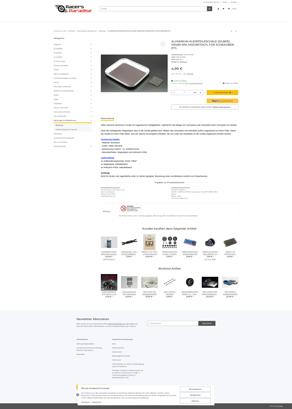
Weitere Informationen (222, 107)
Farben (56, 70)
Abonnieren (206, 323)
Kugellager (58, 103)
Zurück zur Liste (60, 31)
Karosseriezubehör (61, 65)
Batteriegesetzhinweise (121, 356)
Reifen (56, 95)
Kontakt (233, 2)
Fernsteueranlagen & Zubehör (65, 78)
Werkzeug (183, 62)
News (225, 2)
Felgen (56, 99)
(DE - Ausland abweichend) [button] (194, 83)
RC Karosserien (59, 61)
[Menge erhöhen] (200, 92)
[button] (218, 9)
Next (234, 249)
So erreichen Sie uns (211, 2)
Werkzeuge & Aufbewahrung (65, 120)
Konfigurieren (195, 395)
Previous (104, 249)
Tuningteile (58, 57)
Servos (56, 82)
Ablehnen (195, 401)
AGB (113, 344)
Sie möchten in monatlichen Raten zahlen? (205, 107)
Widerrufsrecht (118, 348)
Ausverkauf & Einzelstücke (64, 138)
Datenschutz (96, 402)
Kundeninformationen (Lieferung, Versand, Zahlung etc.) (89, 349)
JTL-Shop (280, 406)
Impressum (85, 402)
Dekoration (58, 134)
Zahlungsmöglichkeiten (85, 344)
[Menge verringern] (173, 92)
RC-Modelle (58, 48)
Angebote (57, 44)
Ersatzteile (58, 53)
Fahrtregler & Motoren (62, 86)
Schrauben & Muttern (62, 112)
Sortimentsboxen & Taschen (66, 129)
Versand (190, 74)
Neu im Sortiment (60, 142)
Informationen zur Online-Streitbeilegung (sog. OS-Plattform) (128, 365)
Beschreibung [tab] (107, 118)
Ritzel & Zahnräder (61, 108)
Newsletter (81, 354)
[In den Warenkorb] (102, 38)
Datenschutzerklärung (116, 324)
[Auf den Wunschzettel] (162, 44)
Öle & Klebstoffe (60, 116)
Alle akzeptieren (195, 389)
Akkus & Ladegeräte (61, 74)
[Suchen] (209, 8)
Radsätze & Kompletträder (64, 91)
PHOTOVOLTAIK (60, 146)
